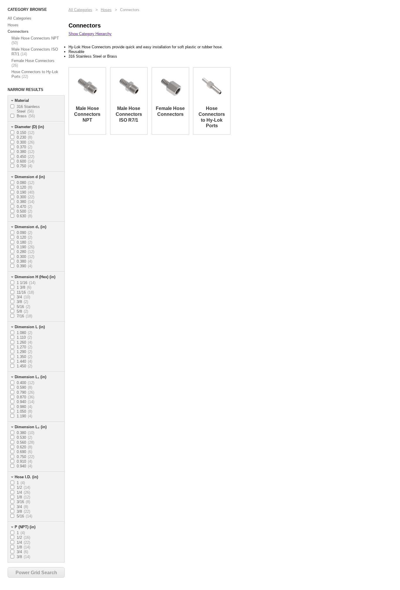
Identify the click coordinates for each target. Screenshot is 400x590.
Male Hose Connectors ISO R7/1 (34, 51)
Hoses (13, 25)
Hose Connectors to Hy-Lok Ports (34, 74)
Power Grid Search (36, 572)
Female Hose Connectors (32, 63)
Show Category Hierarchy (90, 34)
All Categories (19, 18)
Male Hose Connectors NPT (35, 40)
